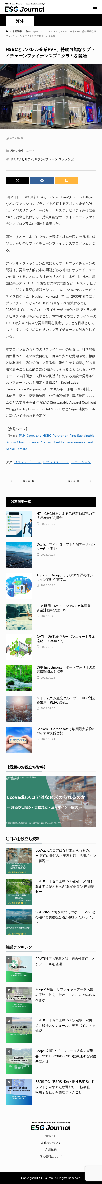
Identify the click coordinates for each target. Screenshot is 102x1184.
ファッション (67, 159)
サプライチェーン (46, 159)
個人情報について (51, 1156)
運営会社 (51, 1136)
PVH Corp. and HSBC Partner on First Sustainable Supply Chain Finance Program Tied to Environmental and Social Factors (50, 442)
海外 (20, 21)
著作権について (51, 1142)
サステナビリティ (21, 159)
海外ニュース (26, 150)
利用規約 (51, 1149)
